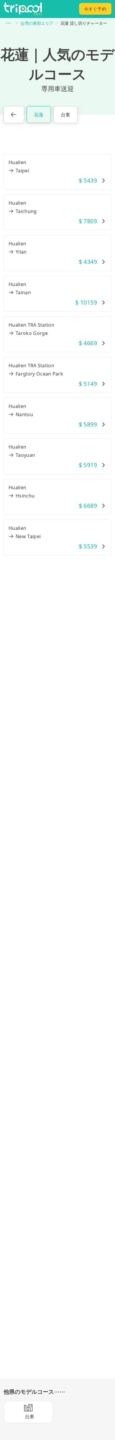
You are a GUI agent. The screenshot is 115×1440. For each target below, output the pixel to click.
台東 (65, 114)
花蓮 (39, 114)
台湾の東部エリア (36, 23)
